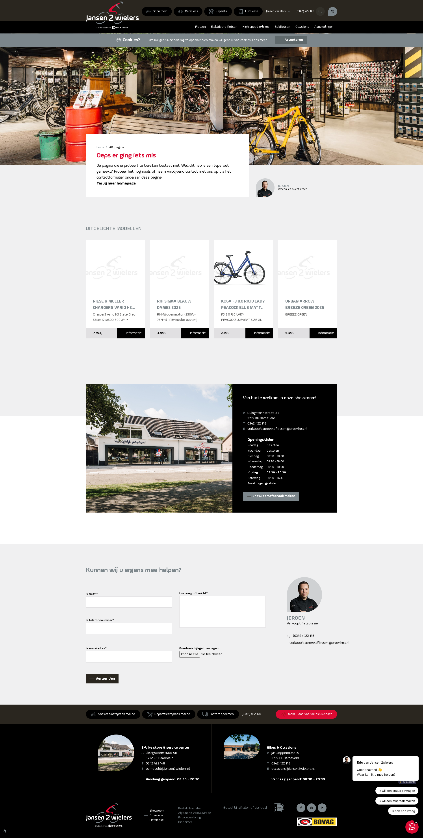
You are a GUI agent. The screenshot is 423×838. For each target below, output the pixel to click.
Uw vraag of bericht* (193, 593)
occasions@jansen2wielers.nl (293, 769)
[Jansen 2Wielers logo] (112, 15)
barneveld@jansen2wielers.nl (168, 769)
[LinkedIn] (322, 807)
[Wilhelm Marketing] (5, 830)
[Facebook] (301, 807)
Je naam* (92, 594)
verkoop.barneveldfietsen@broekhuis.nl (277, 429)
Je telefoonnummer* (100, 620)
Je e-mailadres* (96, 648)
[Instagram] (311, 807)
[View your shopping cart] (332, 11)
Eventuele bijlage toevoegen (199, 648)
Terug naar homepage (116, 183)
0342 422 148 (257, 423)
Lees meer (259, 40)
